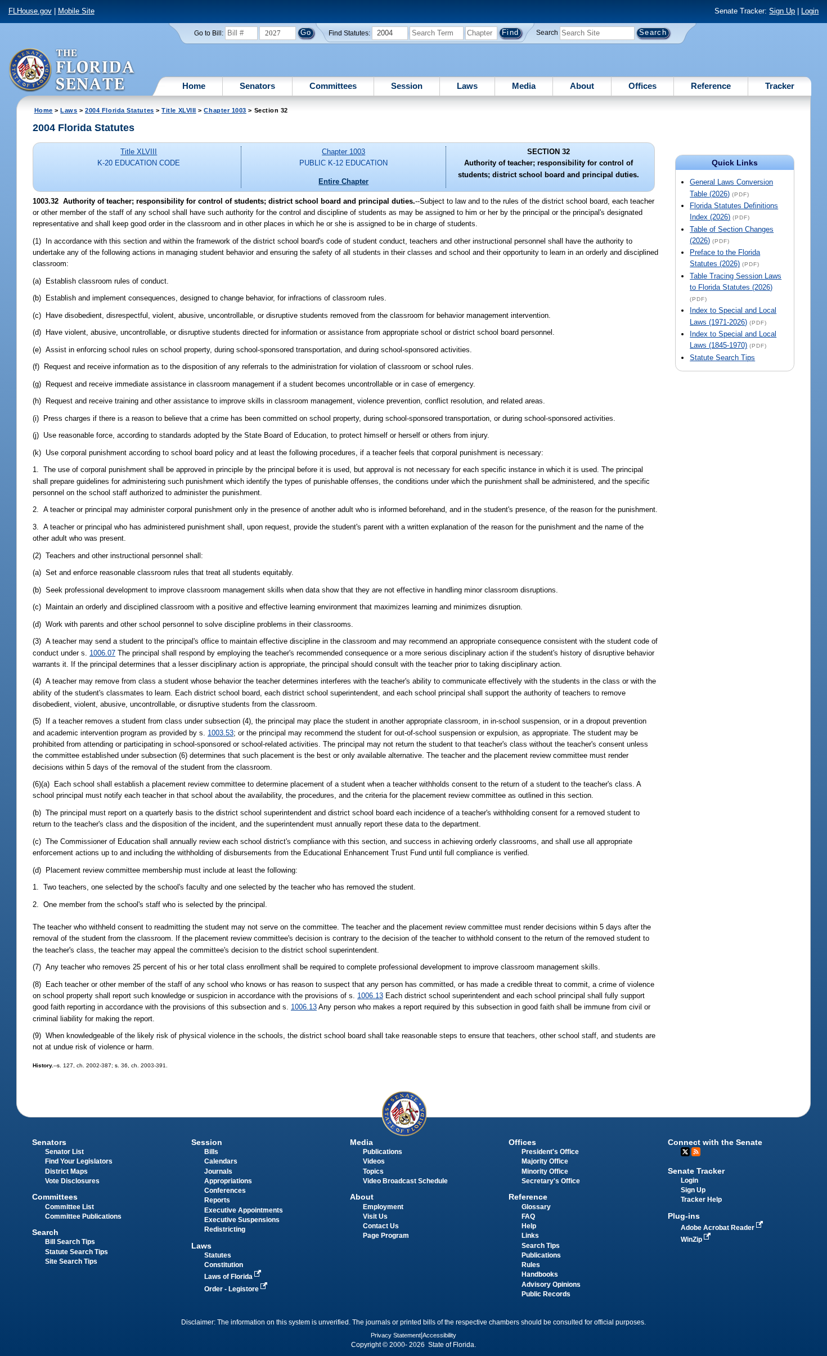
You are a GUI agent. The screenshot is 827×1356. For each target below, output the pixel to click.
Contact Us (381, 1226)
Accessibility (439, 1335)
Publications (382, 1151)
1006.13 (370, 995)
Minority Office (545, 1171)
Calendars (220, 1161)
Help (529, 1226)
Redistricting (224, 1229)
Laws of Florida (229, 1276)
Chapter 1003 (225, 110)
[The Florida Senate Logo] (72, 70)
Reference (711, 86)
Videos (374, 1161)
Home (193, 86)
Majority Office (545, 1161)
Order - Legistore (232, 1289)
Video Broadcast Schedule (405, 1181)
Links (530, 1235)
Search (547, 32)
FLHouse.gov (30, 11)
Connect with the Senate (715, 1142)
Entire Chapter (343, 181)
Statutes (217, 1255)
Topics (373, 1171)
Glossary (536, 1207)
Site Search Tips (71, 1261)
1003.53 (220, 733)
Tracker (779, 86)
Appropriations (228, 1181)
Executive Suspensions (242, 1219)
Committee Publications (83, 1216)
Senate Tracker (696, 1170)
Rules (531, 1264)
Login (810, 11)
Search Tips (541, 1245)
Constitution (223, 1264)
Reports (217, 1200)
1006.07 (102, 653)
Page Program (386, 1235)
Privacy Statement (396, 1335)
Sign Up (782, 11)
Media (524, 86)
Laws (467, 86)
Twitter (685, 1151)
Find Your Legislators (79, 1161)
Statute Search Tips (722, 357)
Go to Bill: (208, 33)
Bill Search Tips (70, 1241)
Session (407, 86)
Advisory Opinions (551, 1284)
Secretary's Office (551, 1181)
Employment (383, 1207)
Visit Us (375, 1216)
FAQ (528, 1216)
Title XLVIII (178, 110)
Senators (257, 86)
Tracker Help (701, 1199)
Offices (642, 86)
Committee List (69, 1207)
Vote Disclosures (72, 1181)
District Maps (66, 1171)
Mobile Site (76, 11)
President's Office (550, 1151)
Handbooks (540, 1274)
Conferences (225, 1190)
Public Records (546, 1294)
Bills (211, 1151)
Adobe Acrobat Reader (718, 1227)
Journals (218, 1171)
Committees (333, 86)
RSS (695, 1151)
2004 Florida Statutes (119, 110)
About (582, 86)
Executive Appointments (243, 1210)
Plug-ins (684, 1215)
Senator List (64, 1151)
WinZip (692, 1239)
